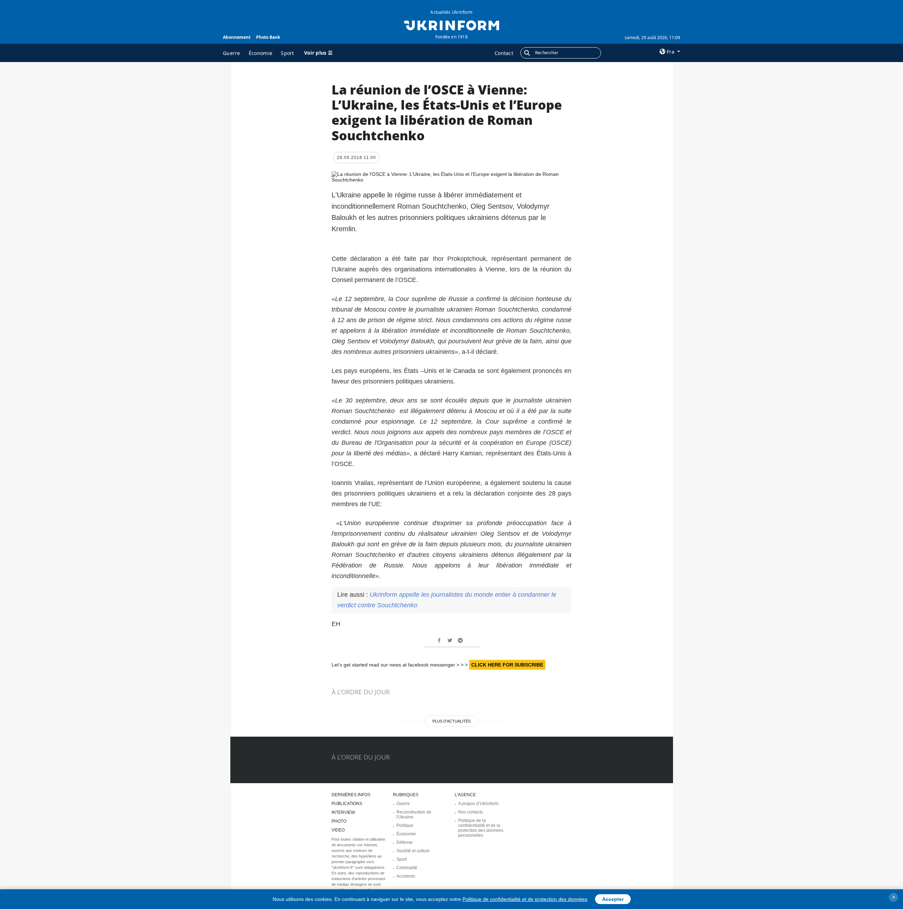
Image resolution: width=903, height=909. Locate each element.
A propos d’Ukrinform (478, 803)
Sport (287, 53)
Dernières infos (351, 794)
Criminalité (406, 867)
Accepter (613, 899)
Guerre (231, 53)
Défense (404, 842)
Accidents (405, 876)
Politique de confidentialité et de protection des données (524, 899)
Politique (404, 825)
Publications (347, 803)
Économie (260, 53)
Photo (339, 821)
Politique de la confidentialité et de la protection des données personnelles (480, 828)
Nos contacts (470, 812)
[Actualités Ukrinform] (451, 25)
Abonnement (236, 37)
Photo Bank (268, 37)
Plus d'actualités (451, 721)
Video (338, 830)
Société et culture (413, 850)
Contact (504, 53)
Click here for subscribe (507, 665)
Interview (343, 812)
